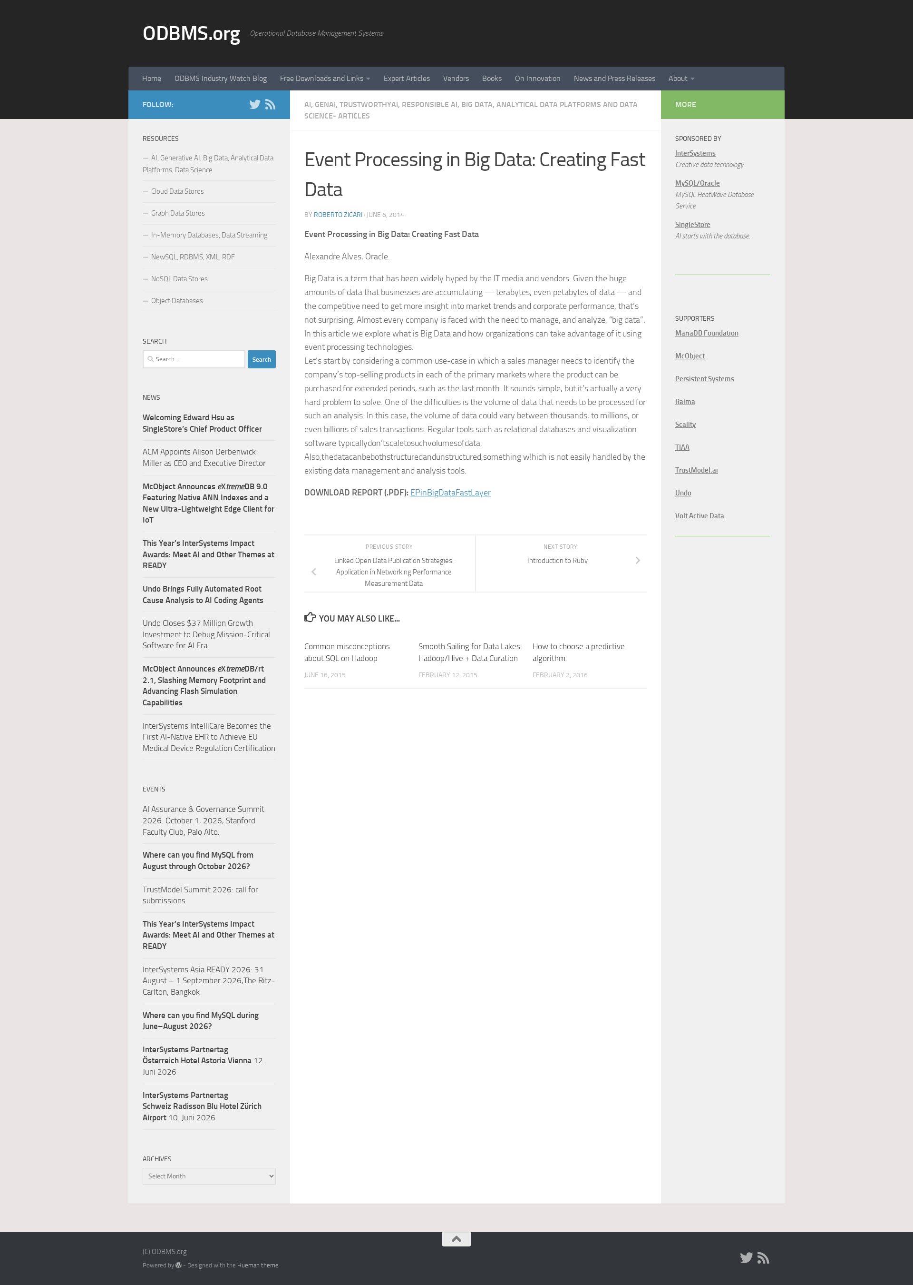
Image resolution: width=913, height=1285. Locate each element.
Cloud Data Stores (177, 191)
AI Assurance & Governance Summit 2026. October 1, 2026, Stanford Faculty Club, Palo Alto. (203, 820)
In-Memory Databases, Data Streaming (209, 235)
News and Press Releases (614, 78)
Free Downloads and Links (321, 78)
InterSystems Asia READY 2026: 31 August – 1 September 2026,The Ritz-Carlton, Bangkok (209, 981)
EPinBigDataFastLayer (450, 492)
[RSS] (270, 104)
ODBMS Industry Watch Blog (221, 78)
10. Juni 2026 (202, 1106)
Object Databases (177, 301)
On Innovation (538, 78)
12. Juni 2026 (204, 1061)
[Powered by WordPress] (178, 1265)
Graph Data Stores (178, 213)
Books (492, 78)
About (678, 78)
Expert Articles (407, 78)
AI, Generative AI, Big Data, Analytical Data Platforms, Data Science (208, 164)
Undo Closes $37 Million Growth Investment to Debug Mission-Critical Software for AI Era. (206, 634)
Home (151, 78)
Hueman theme (258, 1265)
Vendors (456, 78)
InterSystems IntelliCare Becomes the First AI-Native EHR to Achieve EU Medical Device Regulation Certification (209, 737)
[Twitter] (255, 104)
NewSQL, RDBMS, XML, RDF (193, 257)
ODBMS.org (191, 33)
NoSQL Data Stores (179, 279)
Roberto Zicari (338, 215)
